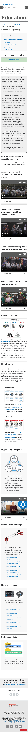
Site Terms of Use (12, 721)
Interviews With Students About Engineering (13, 39)
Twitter (14, 694)
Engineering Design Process (10, 44)
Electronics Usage (8, 47)
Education (11, 24)
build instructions (5, 341)
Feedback (23, 730)
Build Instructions (8, 41)
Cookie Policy (17, 721)
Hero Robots (7, 42)
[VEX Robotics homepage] (22, 1)
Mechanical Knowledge (9, 46)
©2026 (7, 717)
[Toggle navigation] (3, 2)
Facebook (10, 694)
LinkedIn (17, 694)
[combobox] (14, 7)
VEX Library (4, 24)
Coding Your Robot (8, 49)
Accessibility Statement (15, 722)
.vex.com (14, 59)
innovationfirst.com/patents (17, 720)
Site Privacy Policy (5, 721)
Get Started (18, 24)
